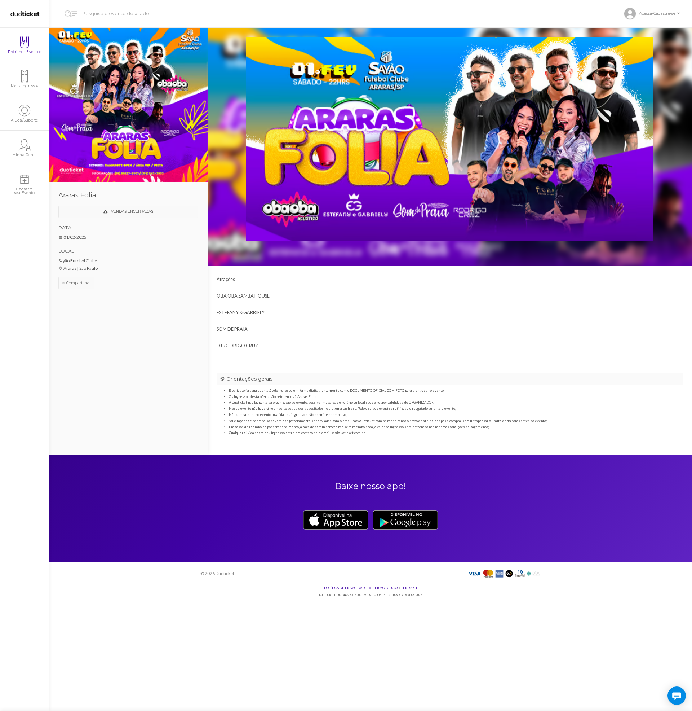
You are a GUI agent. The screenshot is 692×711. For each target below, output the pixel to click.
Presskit (410, 588)
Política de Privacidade (345, 588)
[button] (655, 14)
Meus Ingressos (25, 86)
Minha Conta (24, 155)
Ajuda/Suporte (24, 120)
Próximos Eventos (24, 51)
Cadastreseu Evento (24, 191)
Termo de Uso (385, 588)
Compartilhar (78, 283)
